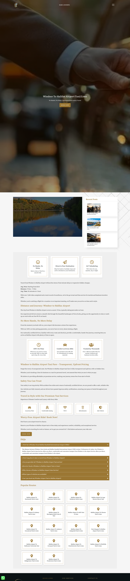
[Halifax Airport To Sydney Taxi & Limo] (31, 509)
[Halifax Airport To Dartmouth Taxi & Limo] (31, 494)
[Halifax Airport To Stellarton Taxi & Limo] (76, 494)
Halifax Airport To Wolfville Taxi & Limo (98, 545)
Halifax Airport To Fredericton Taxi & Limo (54, 560)
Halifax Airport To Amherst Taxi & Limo (54, 530)
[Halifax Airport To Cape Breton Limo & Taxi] (98, 494)
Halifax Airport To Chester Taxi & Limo (98, 513)
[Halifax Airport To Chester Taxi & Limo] (98, 509)
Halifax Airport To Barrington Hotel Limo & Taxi (54, 514)
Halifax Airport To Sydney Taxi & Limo (31, 513)
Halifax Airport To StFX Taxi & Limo (76, 513)
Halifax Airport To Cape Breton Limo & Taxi (98, 498)
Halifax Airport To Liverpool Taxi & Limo (54, 545)
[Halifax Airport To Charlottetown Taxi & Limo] (76, 540)
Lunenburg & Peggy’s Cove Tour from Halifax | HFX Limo (93, 228)
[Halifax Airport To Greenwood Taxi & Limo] (31, 525)
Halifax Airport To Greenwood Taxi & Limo (32, 530)
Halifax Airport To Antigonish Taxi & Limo (76, 530)
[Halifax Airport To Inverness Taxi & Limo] (53, 494)
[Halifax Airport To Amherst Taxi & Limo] (53, 525)
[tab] (65, 445)
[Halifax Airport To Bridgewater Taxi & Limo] (31, 555)
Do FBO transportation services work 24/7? (92, 214)
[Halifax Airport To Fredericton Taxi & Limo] (53, 555)
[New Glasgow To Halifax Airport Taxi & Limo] (98, 525)
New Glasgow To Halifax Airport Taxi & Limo (98, 530)
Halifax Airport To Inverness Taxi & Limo (54, 498)
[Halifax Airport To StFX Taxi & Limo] (76, 509)
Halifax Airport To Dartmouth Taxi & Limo (31, 498)
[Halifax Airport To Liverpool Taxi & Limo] (53, 540)
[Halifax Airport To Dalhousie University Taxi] (31, 540)
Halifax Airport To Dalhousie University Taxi (31, 545)
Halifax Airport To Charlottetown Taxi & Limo (76, 545)
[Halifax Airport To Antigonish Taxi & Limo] (76, 525)
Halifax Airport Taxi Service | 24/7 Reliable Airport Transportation (94, 244)
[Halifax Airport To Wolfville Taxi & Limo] (98, 540)
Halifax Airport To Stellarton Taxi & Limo (76, 498)
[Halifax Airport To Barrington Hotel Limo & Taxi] (53, 509)
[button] (113, 5)
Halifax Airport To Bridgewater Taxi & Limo (32, 560)
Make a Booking (64, 5)
